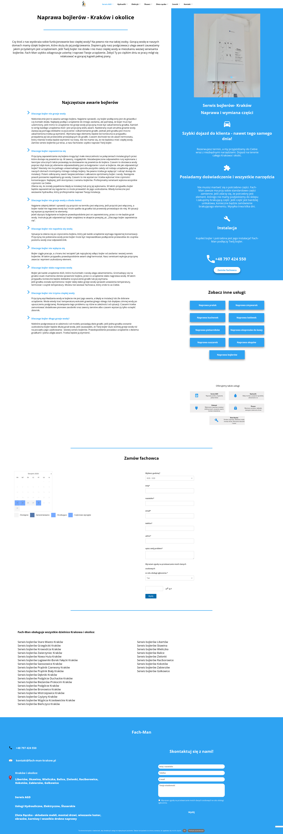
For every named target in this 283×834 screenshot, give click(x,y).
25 (22, 503)
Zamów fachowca (227, 270)
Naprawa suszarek (207, 342)
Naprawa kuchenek (207, 317)
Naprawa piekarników (207, 329)
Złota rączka (161, 4)
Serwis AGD (107, 4)
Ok (185, 830)
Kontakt (187, 4)
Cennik (175, 4)
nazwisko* (149, 498)
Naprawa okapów (246, 342)
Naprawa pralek (207, 305)
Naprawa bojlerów (227, 354)
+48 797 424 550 (230, 259)
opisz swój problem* (154, 548)
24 (17, 503)
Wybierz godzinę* (152, 473)
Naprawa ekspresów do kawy (246, 329)
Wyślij (191, 812)
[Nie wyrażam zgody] (280, 831)
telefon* (148, 523)
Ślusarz (147, 4)
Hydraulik (121, 4)
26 (28, 503)
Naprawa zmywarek (247, 305)
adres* (148, 536)
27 (33, 503)
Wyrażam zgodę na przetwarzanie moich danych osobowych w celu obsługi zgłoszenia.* (165, 568)
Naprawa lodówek (246, 317)
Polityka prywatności (196, 830)
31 (17, 508)
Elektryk (135, 4)
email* (148, 511)
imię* (147, 486)
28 (38, 503)
